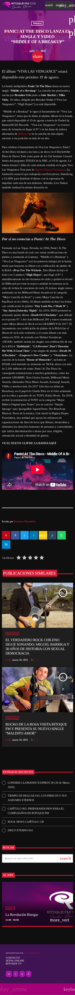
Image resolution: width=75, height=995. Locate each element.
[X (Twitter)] (15, 974)
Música (37, 23)
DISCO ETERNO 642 (20, 830)
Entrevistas (12, 633)
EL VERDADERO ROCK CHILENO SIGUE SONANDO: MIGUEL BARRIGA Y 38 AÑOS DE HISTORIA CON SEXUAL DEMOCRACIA (37, 646)
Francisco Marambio (24, 521)
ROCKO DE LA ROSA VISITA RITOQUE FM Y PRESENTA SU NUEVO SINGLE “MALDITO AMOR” (36, 728)
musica (10, 908)
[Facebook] (28, 974)
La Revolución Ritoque (22, 915)
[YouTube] (9, 974)
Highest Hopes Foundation (50, 169)
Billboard (23, 133)
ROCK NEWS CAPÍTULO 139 (26, 821)
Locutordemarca (32, 953)
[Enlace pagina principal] (19, 5)
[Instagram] (22, 974)
